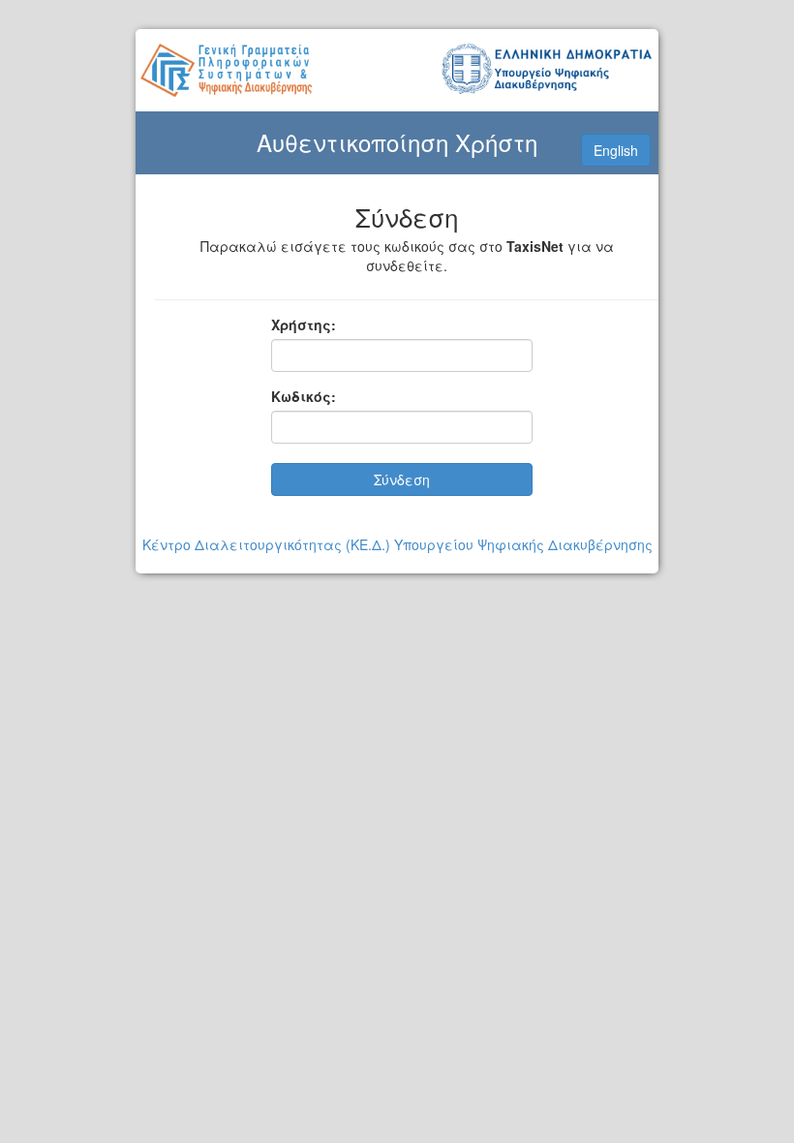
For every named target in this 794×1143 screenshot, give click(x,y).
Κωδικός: (303, 396)
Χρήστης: (303, 324)
